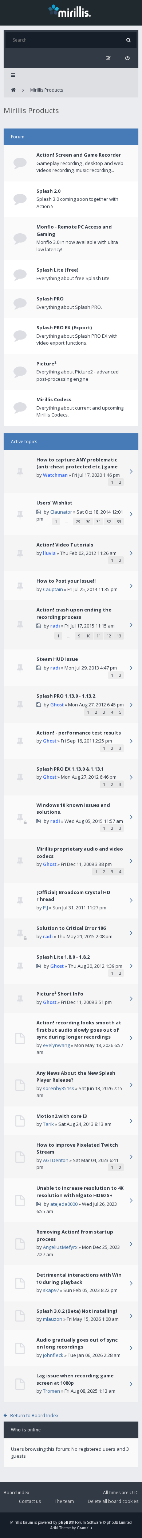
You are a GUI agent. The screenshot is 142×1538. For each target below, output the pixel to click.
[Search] (128, 40)
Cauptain (53, 589)
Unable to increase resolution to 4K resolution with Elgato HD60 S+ (79, 1191)
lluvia (49, 553)
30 (88, 521)
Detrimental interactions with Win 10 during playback (79, 1278)
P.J (45, 907)
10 (88, 635)
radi (55, 625)
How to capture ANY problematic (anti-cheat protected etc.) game (77, 463)
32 (109, 521)
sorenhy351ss (58, 1088)
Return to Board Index (34, 1415)
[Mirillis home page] (71, 10)
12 (109, 635)
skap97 (51, 1290)
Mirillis (16, 1522)
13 (119, 635)
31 (98, 521)
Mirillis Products (46, 90)
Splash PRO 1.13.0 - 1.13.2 (65, 696)
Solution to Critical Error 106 (71, 928)
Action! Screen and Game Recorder (78, 155)
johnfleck (53, 1355)
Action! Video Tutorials (64, 544)
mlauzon (52, 1319)
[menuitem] (127, 58)
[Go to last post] (131, 472)
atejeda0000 (64, 1204)
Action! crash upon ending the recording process (73, 613)
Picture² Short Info (59, 993)
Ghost (57, 704)
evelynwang (56, 1045)
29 (78, 521)
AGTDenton (55, 1160)
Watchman (55, 475)
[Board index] (13, 90)
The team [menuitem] (64, 1501)
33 (119, 521)
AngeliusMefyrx (60, 1247)
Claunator (61, 512)
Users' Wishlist (54, 502)
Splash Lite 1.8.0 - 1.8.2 (63, 957)
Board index (16, 1492)
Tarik (48, 1124)
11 (98, 635)
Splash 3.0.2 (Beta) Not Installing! (76, 1311)
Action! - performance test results (78, 732)
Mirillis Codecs (53, 399)
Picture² (46, 363)
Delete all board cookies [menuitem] (113, 1501)
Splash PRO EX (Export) (64, 327)
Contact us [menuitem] (30, 1501)
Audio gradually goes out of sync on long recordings (77, 1343)
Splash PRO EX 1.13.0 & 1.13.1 (70, 769)
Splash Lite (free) (57, 269)
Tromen (51, 1391)
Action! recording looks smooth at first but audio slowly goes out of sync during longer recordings (78, 1029)
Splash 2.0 (48, 191)
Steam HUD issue (57, 659)
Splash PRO (50, 298)
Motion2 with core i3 (61, 1116)
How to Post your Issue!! (66, 581)
